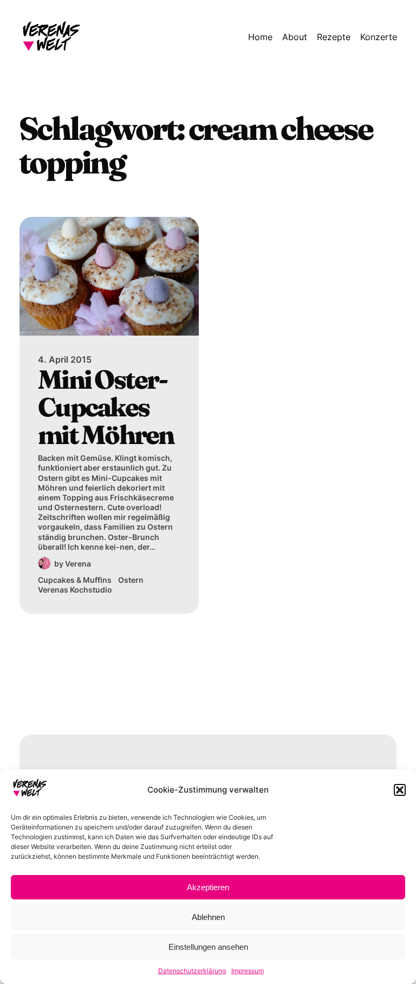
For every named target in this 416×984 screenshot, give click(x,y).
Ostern (131, 579)
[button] (399, 789)
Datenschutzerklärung (192, 971)
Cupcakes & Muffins (75, 579)
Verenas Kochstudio (75, 589)
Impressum (247, 971)
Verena (78, 563)
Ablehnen (208, 917)
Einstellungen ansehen (208, 946)
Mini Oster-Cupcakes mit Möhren (106, 406)
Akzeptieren (208, 887)
